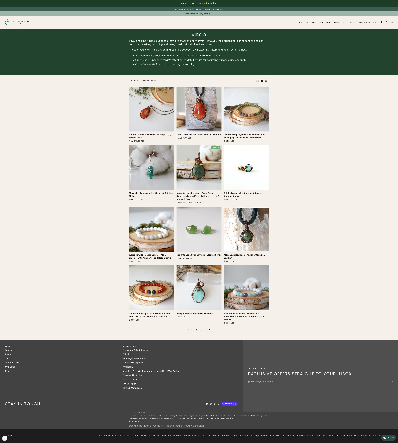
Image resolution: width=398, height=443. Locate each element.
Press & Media (130, 379)
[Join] (391, 381)
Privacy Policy (129, 384)
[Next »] (209, 329)
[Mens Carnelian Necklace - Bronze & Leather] (199, 109)
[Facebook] (207, 404)
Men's (8, 354)
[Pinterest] (214, 404)
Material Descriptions (133, 362)
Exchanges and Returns (134, 358)
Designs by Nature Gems (113, 436)
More (7, 371)
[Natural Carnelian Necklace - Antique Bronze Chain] (151, 109)
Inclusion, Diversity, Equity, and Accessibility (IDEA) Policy (151, 371)
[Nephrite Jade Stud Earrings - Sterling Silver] (199, 229)
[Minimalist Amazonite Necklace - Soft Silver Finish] (151, 167)
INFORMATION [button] (129, 346)
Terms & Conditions (132, 388)
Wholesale (128, 367)
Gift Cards (10, 367)
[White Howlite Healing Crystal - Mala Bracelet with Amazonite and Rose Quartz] (151, 229)
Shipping (127, 354)
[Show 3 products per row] (262, 80)
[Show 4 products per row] (266, 80)
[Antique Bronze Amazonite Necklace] (199, 287)
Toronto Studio (12, 362)
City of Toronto (134, 421)
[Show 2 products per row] (257, 80)
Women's (9, 350)
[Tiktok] (211, 404)
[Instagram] (218, 404)
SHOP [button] (7, 346)
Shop (7, 358)
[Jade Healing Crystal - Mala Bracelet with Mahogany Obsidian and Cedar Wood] (246, 109)
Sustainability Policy (132, 375)
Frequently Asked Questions (136, 350)
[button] (301, 22)
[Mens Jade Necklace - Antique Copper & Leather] (246, 229)
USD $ (9, 436)
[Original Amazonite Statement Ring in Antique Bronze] (246, 167)
